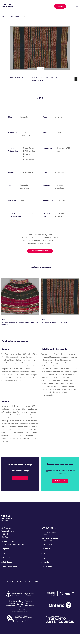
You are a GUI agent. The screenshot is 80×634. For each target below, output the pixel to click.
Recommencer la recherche (40, 251)
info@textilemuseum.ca (15, 544)
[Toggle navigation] (72, 6)
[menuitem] (20, 549)
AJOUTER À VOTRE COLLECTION (34, 80)
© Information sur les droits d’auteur (23, 77)
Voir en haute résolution (50, 77)
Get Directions (6, 537)
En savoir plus (20, 478)
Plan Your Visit (46, 544)
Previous (38, 273)
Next (42, 273)
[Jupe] (20, 296)
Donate (60, 6)
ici (51, 243)
